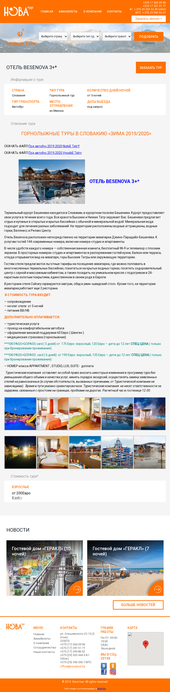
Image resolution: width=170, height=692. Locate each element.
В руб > (17, 497)
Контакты (114, 11)
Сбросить (149, 43)
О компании (41, 643)
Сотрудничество (44, 647)
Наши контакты (44, 652)
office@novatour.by (72, 666)
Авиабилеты (68, 11)
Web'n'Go (101, 688)
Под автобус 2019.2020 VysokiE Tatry (55, 153)
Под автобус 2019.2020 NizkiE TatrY (54, 146)
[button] (145, 644)
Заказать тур (151, 68)
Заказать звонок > (148, 18)
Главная (47, 11)
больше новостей (138, 605)
